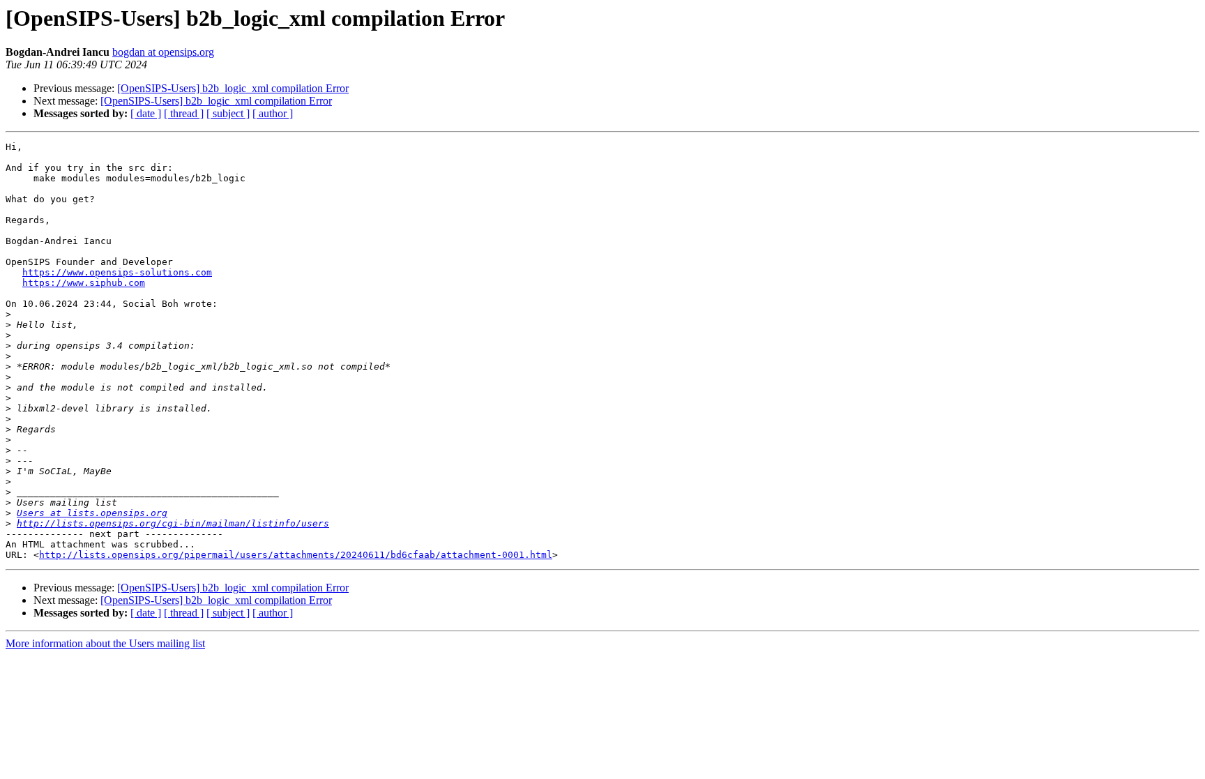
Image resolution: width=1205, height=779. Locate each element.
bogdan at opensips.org (163, 52)
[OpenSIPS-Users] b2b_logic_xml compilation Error (233, 88)
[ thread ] (184, 113)
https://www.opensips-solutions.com (117, 272)
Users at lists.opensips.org (92, 513)
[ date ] (145, 113)
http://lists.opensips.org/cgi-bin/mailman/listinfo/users (173, 523)
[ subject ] (228, 113)
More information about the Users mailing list (105, 643)
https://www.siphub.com (83, 283)
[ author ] (272, 113)
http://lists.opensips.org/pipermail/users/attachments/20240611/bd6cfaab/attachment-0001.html (295, 555)
